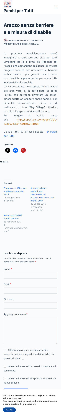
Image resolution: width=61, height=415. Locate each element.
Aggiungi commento (16, 314)
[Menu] (56, 6)
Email (7, 284)
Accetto (9, 410)
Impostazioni (29, 404)
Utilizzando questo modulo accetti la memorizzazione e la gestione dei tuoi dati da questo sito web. (29, 354)
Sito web (8, 299)
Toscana (34, 44)
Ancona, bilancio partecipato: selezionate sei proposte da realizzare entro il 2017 (42, 194)
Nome (8, 269)
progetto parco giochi (16, 44)
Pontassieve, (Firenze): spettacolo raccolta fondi (15, 191)
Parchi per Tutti (18, 10)
